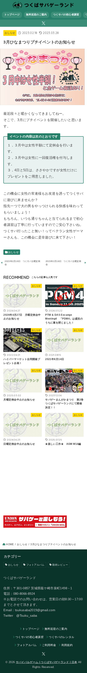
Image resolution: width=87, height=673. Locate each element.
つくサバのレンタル (61, 637)
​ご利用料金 (49, 645)
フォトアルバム (35, 564)
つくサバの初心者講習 (66, 14)
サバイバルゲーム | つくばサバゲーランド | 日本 (46, 662)
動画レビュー (60, 564)
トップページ (12, 14)
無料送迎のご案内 (36, 14)
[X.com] (43, 23)
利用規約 (67, 645)
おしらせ (10, 32)
